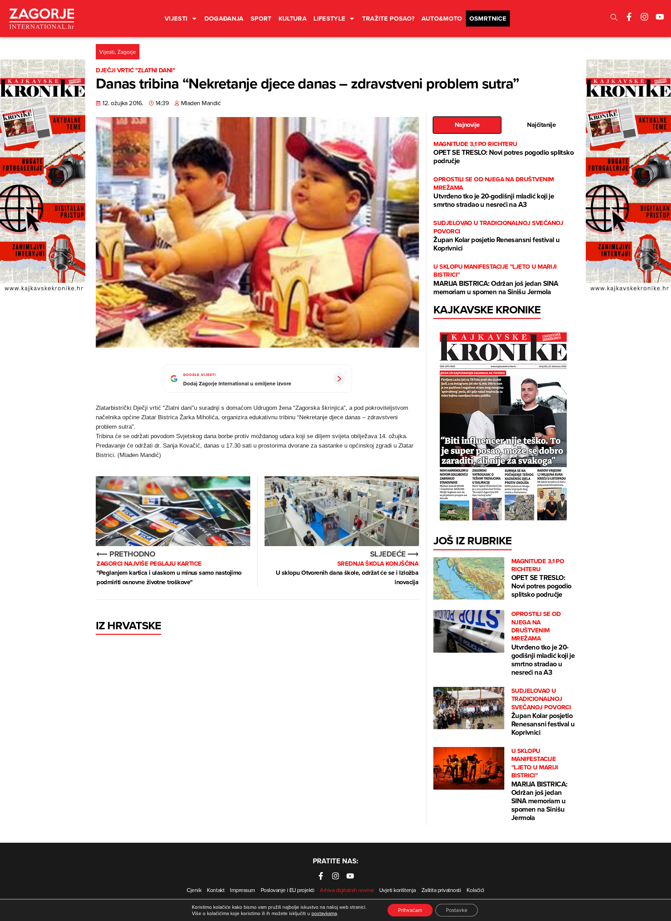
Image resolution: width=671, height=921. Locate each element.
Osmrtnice (487, 18)
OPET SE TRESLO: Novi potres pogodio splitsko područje (503, 153)
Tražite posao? (388, 18)
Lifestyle (329, 18)
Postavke (456, 910)
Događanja (224, 18)
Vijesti (176, 18)
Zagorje (126, 52)
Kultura (293, 18)
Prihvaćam (410, 910)
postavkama (324, 913)
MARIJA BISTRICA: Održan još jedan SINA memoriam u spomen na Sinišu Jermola (495, 280)
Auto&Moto (441, 18)
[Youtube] (660, 17)
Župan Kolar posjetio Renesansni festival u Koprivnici (498, 236)
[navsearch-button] (614, 18)
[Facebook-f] (629, 17)
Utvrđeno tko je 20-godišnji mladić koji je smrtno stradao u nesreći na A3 (493, 192)
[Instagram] (644, 17)
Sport (261, 18)
